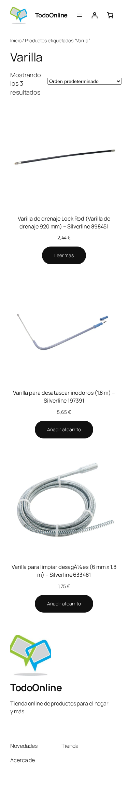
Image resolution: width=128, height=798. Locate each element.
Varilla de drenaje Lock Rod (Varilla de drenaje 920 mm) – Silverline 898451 (64, 222)
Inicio (15, 40)
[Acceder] (94, 15)
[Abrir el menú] (79, 15)
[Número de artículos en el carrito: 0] (110, 15)
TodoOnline (51, 15)
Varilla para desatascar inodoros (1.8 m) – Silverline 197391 (64, 396)
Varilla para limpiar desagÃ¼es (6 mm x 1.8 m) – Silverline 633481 (64, 570)
